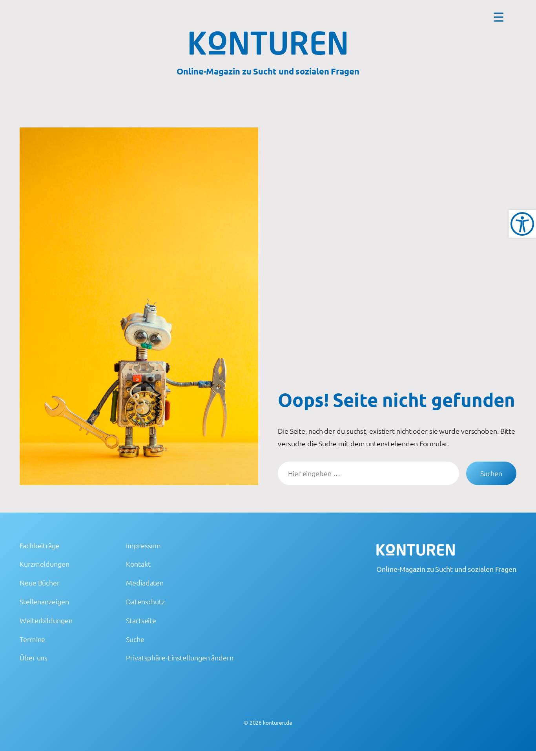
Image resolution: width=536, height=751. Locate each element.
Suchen (491, 473)
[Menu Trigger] (498, 16)
